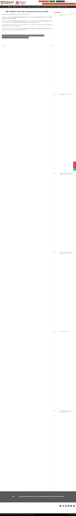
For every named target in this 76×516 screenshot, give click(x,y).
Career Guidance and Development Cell (10, 35)
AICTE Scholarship (60, 1)
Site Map (31, 514)
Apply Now (52, 1)
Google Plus (66, 506)
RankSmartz (74, 514)
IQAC (52, 6)
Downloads (59, 6)
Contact (66, 6)
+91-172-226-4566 (6, 511)
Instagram (74, 506)
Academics (29, 6)
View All (72, 12)
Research (45, 6)
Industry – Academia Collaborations (9, 37)
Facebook (60, 506)
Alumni (68, 3)
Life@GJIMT (37, 6)
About (14, 6)
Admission (21, 6)
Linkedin (68, 506)
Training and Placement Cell (22, 37)
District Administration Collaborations (26, 35)
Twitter (63, 506)
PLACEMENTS (73, 3)
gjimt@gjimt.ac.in (15, 511)
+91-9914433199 (45, 1)
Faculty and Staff (62, 3)
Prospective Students (47, 3)
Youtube (71, 506)
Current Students (55, 3)
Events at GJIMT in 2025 (38, 35)
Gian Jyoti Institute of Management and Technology (14, 514)
